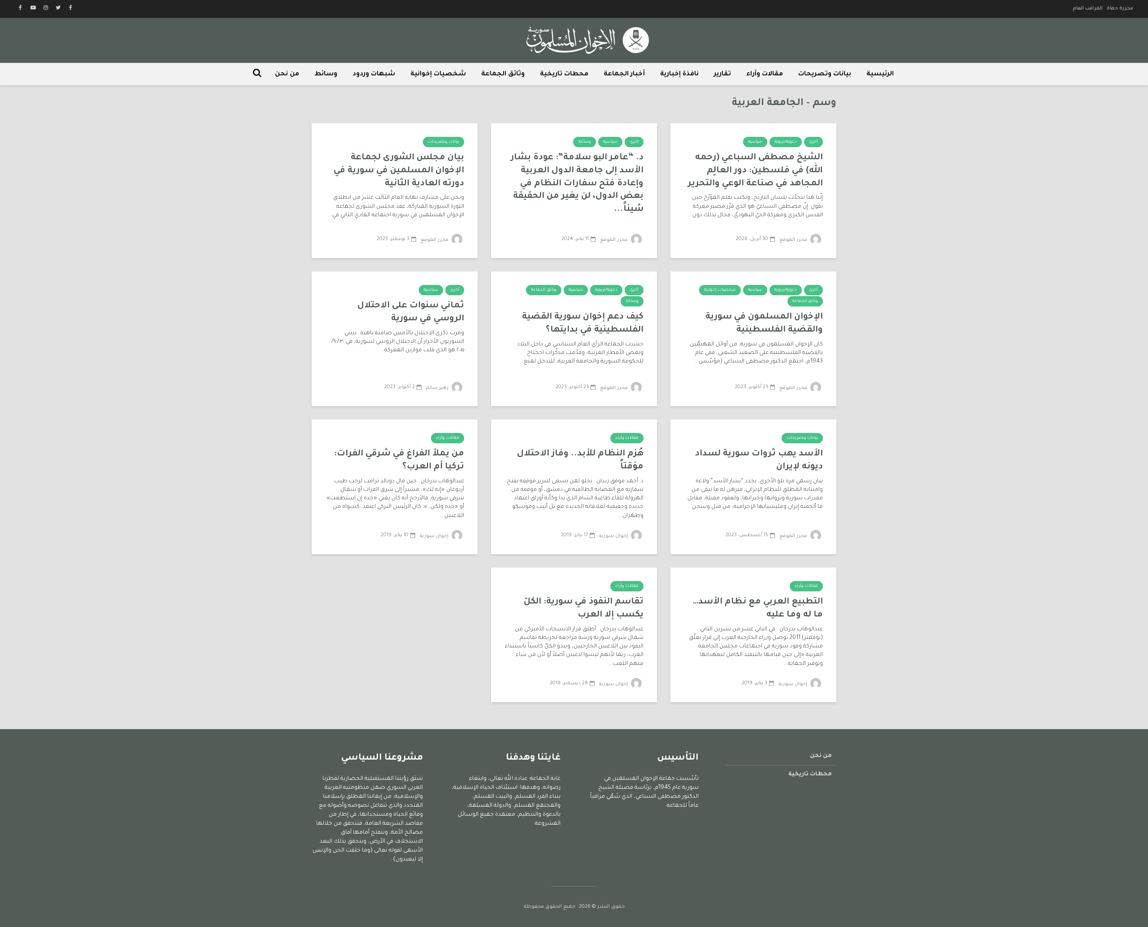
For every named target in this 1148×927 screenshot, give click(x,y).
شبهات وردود (373, 74)
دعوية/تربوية (785, 142)
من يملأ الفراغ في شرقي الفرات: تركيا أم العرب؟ (399, 460)
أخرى (813, 142)
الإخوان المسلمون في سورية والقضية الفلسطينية (764, 323)
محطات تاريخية (564, 74)
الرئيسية (880, 74)
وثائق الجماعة (503, 74)
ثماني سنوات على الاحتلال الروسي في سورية (410, 312)
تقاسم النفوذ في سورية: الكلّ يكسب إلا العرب (584, 608)
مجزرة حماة (1120, 8)
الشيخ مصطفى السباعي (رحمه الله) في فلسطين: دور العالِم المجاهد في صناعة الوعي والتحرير (755, 170)
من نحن (287, 74)
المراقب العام (1088, 8)
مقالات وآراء (764, 74)
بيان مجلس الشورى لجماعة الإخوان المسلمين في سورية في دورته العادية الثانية (399, 170)
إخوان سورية (614, 536)
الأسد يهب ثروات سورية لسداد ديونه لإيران (759, 460)
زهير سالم (438, 388)
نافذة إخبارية (679, 74)
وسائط (325, 74)
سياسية (755, 142)
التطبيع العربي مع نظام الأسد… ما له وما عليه (758, 608)
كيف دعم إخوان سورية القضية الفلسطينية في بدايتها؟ (583, 323)
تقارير (722, 74)
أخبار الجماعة (624, 74)
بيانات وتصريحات (824, 74)
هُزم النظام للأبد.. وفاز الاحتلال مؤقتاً (580, 460)
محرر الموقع (794, 240)
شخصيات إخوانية (438, 74)
